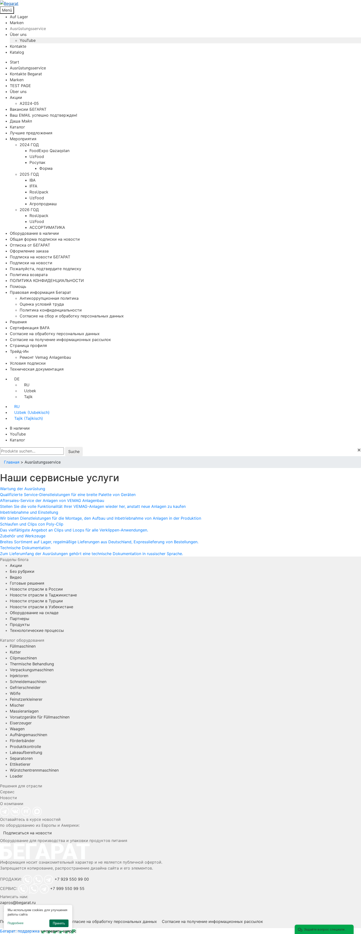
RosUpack (38, 191)
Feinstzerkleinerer (26, 699)
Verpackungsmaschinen (32, 669)
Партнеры (19, 618)
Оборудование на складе (34, 612)
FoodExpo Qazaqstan (49, 150)
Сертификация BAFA (30, 327)
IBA (32, 180)
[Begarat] (180, 3)
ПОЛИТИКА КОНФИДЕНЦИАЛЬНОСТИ (47, 280)
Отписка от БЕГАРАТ (30, 245)
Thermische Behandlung (32, 663)
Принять (59, 923)
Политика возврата (29, 274)
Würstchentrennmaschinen (34, 770)
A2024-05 (29, 103)
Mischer (17, 705)
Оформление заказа (29, 251)
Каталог (17, 127)
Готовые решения (27, 583)
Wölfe (15, 693)
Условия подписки (28, 363)
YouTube (28, 40)
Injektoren (19, 675)
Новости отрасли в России (36, 589)
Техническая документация (37, 369)
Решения (18, 321)
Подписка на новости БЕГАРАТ (40, 256)
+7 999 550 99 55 (67, 888)
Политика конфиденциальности (51, 310)
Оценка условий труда (42, 304)
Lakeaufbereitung (26, 752)
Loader (16, 776)
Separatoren (21, 758)
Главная (11, 462)
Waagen (17, 728)
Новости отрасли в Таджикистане (43, 594)
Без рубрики (22, 571)
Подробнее (16, 923)
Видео (16, 577)
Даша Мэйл (21, 121)
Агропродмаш (43, 203)
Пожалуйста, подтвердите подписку (45, 268)
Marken (17, 22)
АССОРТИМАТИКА (47, 227)
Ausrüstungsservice (28, 28)
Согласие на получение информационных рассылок (60, 339)
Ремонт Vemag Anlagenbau (45, 357)
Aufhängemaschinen (28, 734)
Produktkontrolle (25, 746)
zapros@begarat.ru (18, 902)
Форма (46, 168)
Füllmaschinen (23, 646)
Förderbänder (22, 740)
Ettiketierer (20, 764)
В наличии (20, 428)
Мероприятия (23, 138)
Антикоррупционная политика (49, 298)
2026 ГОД (29, 209)
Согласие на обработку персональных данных (55, 333)
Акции (16, 97)
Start (14, 62)
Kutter (15, 652)
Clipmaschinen (23, 657)
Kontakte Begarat (26, 73)
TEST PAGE (20, 85)
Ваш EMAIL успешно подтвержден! (43, 115)
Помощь (18, 286)
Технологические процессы (37, 630)
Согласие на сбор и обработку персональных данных (72, 315)
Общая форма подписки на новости (45, 239)
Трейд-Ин (19, 351)
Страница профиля (28, 345)
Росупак (37, 162)
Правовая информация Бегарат (40, 292)
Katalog (17, 52)
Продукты (20, 624)
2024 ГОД (29, 144)
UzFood (36, 156)
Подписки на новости (31, 262)
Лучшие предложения (31, 132)
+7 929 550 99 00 (72, 879)
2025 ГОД (29, 174)
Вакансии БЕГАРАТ (28, 109)
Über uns (18, 34)
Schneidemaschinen (28, 681)
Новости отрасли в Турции (36, 600)
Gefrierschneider (25, 687)
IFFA (33, 186)
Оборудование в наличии (34, 233)
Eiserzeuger (21, 722)
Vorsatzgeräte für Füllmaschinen (39, 717)
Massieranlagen (24, 711)
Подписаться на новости (27, 832)
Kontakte (18, 46)
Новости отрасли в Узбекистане (41, 606)
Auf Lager (19, 16)
